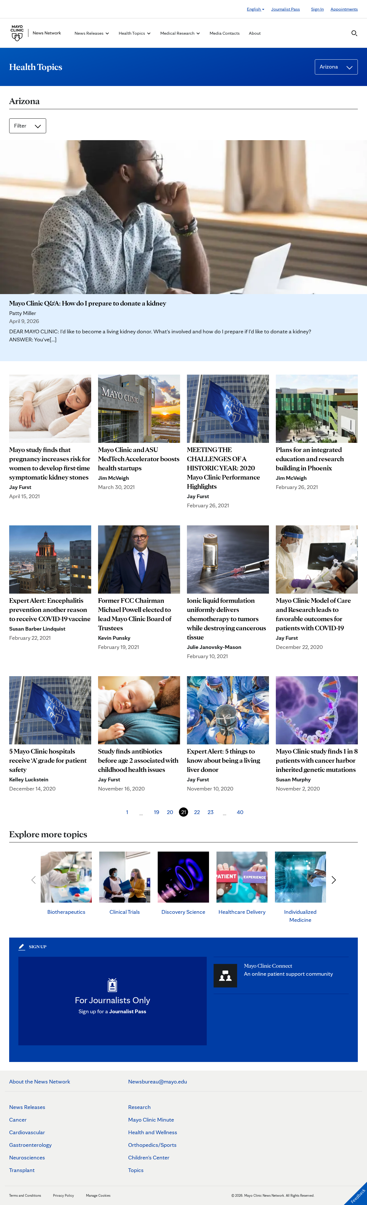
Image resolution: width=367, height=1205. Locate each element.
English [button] (254, 9)
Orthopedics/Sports (152, 1144)
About (255, 33)
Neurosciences (27, 1157)
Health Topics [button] (132, 33)
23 (211, 812)
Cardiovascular (27, 1132)
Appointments (344, 9)
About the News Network (39, 1081)
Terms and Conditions (25, 1195)
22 (197, 812)
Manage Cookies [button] (98, 1195)
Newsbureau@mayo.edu (157, 1081)
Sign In (317, 9)
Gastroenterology (30, 1144)
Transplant (22, 1170)
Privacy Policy (63, 1195)
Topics (136, 1170)
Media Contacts (225, 33)
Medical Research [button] (177, 33)
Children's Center (148, 1157)
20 (170, 812)
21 (183, 812)
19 (156, 812)
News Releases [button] (89, 33)
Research (139, 1107)
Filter (21, 125)
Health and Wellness (152, 1132)
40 (240, 812)
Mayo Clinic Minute (151, 1119)
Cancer (18, 1119)
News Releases (27, 1107)
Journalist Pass (285, 9)
